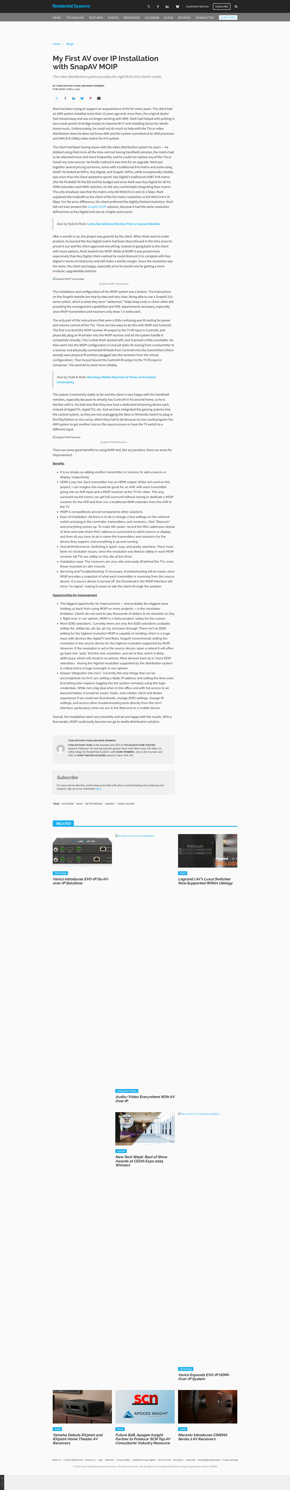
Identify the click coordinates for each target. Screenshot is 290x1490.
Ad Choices (178, 1460)
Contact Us (90, 1460)
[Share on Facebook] (65, 98)
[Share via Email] (99, 98)
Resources (132, 17)
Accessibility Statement (209, 1460)
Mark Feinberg (125, 752)
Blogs (168, 17)
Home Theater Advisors (91, 755)
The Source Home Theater (139, 745)
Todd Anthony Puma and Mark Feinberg (92, 740)
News (57, 17)
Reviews (184, 17)
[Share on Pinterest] (90, 98)
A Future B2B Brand (72, 1460)
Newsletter (205, 17)
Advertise (109, 1460)
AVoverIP (67, 803)
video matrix (126, 803)
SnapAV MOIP (97, 207)
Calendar (152, 17)
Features (96, 17)
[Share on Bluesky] (82, 98)
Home (57, 44)
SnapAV (109, 803)
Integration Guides (127, 1091)
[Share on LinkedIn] (73, 98)
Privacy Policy (123, 1460)
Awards (121, 1151)
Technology (75, 17)
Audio (57, 1429)
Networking (93, 803)
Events (113, 17)
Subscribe (221, 6)
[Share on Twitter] (57, 98)
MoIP (79, 803)
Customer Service (197, 6)
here (98, 788)
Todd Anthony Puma (80, 745)
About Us (56, 1460)
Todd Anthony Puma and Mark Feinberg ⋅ (80, 85)
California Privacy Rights (143, 1460)
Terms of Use (164, 1460)
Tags (100, 1460)
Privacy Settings (230, 1460)
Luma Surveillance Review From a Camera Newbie (123, 224)
